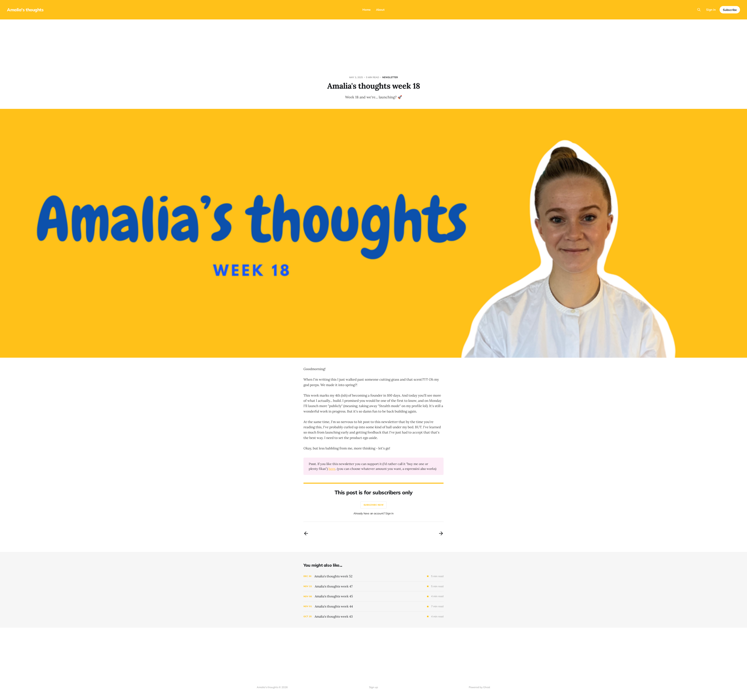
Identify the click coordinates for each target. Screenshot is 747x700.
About (380, 9)
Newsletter (390, 77)
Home (366, 9)
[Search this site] (699, 10)
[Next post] (441, 533)
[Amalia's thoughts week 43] (373, 616)
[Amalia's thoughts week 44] (373, 606)
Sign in (711, 9)
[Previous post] (306, 533)
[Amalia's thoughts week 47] (373, 586)
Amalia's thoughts (25, 10)
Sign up (373, 687)
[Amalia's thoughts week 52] (373, 576)
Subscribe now (374, 504)
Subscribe (730, 10)
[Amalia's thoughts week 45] (373, 596)
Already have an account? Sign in (373, 513)
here (332, 469)
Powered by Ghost (479, 687)
